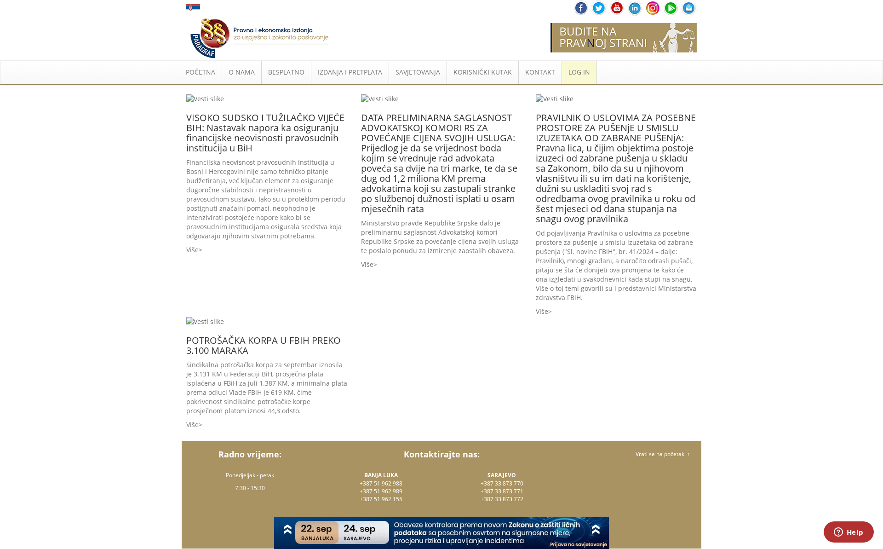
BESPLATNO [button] (286, 72)
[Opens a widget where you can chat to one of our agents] (848, 532)
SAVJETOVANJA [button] (418, 72)
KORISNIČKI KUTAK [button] (482, 72)
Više (192, 249)
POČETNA (200, 72)
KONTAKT (540, 72)
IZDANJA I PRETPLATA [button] (350, 72)
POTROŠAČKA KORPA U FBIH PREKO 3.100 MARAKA (263, 345)
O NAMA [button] (242, 72)
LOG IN (579, 72)
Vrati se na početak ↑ (663, 454)
